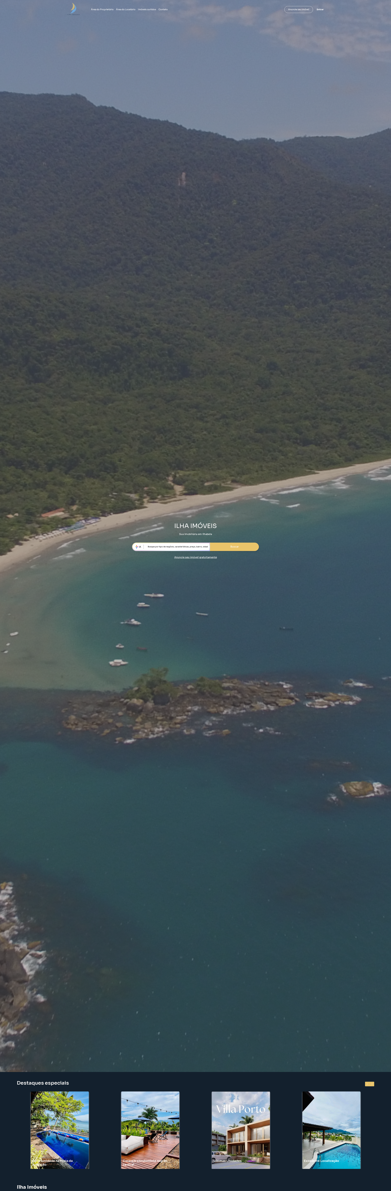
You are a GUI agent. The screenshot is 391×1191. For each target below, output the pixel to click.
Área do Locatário (125, 9)
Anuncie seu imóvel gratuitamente (195, 557)
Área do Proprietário (102, 9)
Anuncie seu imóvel (298, 9)
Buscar (234, 546)
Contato (163, 9)
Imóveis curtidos (147, 9)
